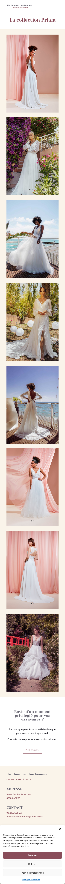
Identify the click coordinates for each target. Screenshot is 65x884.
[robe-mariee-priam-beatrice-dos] (32, 608)
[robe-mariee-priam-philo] (32, 691)
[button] (60, 828)
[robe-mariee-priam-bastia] (32, 525)
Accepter (33, 855)
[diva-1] (32, 194)
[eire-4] (32, 277)
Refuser (32, 864)
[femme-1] (32, 360)
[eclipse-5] (32, 442)
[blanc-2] (32, 111)
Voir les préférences (32, 872)
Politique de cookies (31, 879)
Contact (32, 750)
